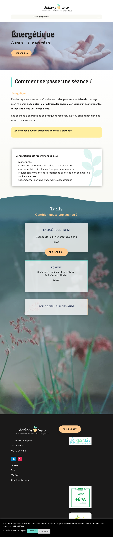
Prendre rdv (21, 53)
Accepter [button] (32, 531)
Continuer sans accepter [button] (14, 530)
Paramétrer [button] (44, 531)
